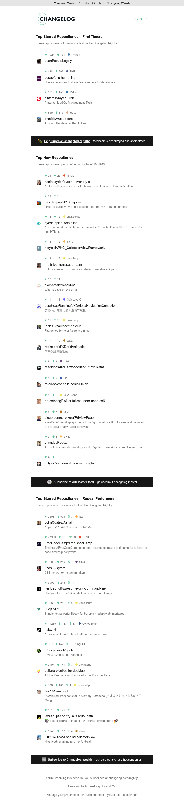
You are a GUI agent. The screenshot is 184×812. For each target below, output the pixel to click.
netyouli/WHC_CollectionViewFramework (75, 247)
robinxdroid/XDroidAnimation (65, 346)
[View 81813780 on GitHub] (39, 738)
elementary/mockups (60, 284)
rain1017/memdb (57, 691)
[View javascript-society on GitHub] (39, 717)
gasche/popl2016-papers (63, 202)
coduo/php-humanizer (61, 77)
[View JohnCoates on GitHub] (39, 524)
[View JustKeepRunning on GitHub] (39, 307)
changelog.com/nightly (123, 778)
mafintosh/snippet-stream (63, 264)
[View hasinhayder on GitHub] (39, 183)
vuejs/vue (52, 608)
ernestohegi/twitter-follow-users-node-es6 (75, 400)
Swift (70, 241)
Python (76, 54)
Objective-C (74, 299)
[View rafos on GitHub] (39, 385)
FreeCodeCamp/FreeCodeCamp (68, 542)
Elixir (67, 361)
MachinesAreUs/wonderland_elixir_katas (75, 366)
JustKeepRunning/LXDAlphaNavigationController (80, 305)
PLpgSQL (80, 644)
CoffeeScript (89, 623)
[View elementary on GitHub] (39, 286)
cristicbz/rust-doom (59, 118)
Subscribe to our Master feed (74, 482)
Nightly (140, 18)
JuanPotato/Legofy (58, 60)
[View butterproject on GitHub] (39, 672)
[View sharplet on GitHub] (39, 444)
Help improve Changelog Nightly (67, 141)
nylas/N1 (51, 629)
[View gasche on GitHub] (39, 203)
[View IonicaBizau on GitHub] (39, 327)
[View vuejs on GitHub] (39, 610)
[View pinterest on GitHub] (39, 99)
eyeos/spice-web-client (61, 222)
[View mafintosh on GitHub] (39, 266)
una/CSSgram (55, 567)
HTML (70, 175)
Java (70, 340)
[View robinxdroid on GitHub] (39, 348)
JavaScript (73, 216)
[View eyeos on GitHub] (39, 224)
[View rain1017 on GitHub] (39, 692)
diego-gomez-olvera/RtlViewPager (70, 417)
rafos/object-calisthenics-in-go (66, 383)
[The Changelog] (55, 23)
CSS (82, 562)
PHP (73, 71)
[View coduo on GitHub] (39, 79)
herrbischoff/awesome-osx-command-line (75, 588)
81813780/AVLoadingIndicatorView (70, 736)
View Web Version (65, 3)
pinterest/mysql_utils (60, 97)
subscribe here (94, 794)
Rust (73, 112)
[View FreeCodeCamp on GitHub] (39, 544)
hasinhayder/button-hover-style (67, 181)
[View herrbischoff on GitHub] (39, 590)
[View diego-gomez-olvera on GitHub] (39, 419)
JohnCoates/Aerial (58, 522)
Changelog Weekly (118, 3)
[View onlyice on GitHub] (39, 464)
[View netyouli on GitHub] (39, 249)
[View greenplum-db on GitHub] (39, 651)
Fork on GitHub (91, 3)
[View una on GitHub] (39, 569)
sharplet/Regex (56, 442)
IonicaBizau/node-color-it (63, 325)
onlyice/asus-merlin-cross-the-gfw (69, 463)
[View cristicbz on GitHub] (39, 120)
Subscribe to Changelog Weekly (70, 759)
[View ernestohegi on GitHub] (39, 402)
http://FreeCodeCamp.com (67, 547)
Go (65, 378)
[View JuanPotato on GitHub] (39, 62)
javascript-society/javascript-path (69, 715)
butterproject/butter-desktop (65, 670)
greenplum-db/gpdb (59, 649)
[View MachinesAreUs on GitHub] (39, 368)
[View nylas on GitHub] (39, 631)
